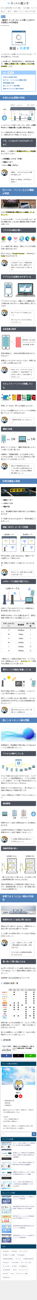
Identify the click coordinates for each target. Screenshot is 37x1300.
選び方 (3, 16)
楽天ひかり (7, 1277)
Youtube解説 (26, 7)
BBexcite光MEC (8, 1258)
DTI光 (14, 1266)
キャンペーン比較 (23, 1273)
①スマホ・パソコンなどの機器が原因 (15, 80)
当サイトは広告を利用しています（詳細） (11, 7)
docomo (6, 1251)
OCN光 (15, 1251)
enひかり (6, 1262)
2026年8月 (7, 1270)
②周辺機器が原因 (8, 83)
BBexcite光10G (29, 1258)
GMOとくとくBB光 (9, 1255)
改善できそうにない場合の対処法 (13, 88)
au (13, 1273)
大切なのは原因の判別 (10, 77)
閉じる (10, 72)
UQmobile (21, 1255)
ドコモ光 (6, 1266)
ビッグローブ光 (27, 1262)
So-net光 (16, 1262)
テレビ (19, 1258)
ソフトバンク (24, 1270)
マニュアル (24, 1251)
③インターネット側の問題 (11, 85)
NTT (16, 1270)
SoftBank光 (24, 1266)
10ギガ (6, 1273)
